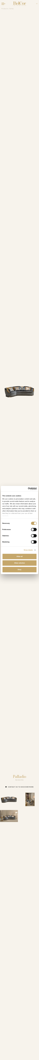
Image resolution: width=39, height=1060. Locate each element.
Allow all (19, 556)
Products (5, 8)
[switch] (34, 529)
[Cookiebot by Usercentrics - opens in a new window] (28, 488)
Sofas (12, 8)
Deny (19, 569)
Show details (28, 550)
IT (37, 3)
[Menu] (3, 4)
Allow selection (19, 563)
